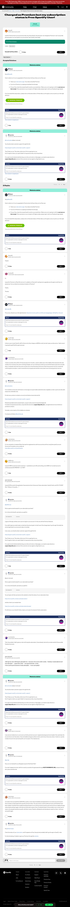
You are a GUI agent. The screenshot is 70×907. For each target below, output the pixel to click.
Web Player (37, 878)
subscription (19, 832)
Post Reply (61, 860)
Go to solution (35, 25)
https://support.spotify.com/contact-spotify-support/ (17, 147)
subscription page (20, 81)
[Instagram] (56, 873)
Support (36, 874)
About (17, 874)
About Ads (38, 901)
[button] (65, 31)
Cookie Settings (30, 901)
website (36, 836)
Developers (28, 878)
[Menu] (67, 7)
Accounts (17, 11)
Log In (62, 7)
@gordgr (7, 760)
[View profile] (6, 31)
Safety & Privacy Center (12, 901)
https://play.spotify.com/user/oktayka (14, 448)
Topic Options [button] (7, 57)
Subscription (12, 46)
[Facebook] (65, 873)
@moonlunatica (8, 140)
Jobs (17, 878)
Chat (35, 7)
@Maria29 (9, 74)
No (41, 904)
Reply (61, 52)
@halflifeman (8, 504)
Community (9, 7)
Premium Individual (46, 875)
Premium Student (46, 886)
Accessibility (45, 901)
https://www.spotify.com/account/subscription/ (16, 598)
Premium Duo (47, 879)
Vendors (27, 887)
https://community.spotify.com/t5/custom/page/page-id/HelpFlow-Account (45, 313)
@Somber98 (8, 309)
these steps (44, 3)
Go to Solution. (13, 41)
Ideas (45, 7)
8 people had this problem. (11, 51)
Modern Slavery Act (7, 904)
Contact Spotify (38, 885)
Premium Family (47, 882)
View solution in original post (11, 120)
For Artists (27, 874)
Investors (27, 884)
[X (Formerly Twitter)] (60, 873)
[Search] (58, 7)
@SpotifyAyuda (19, 414)
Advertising (28, 881)
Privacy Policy (22, 901)
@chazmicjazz (10, 828)
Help (25, 7)
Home (9, 11)
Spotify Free (47, 890)
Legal (4, 901)
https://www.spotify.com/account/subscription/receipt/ (18, 606)
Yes (48, 904)
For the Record (19, 881)
